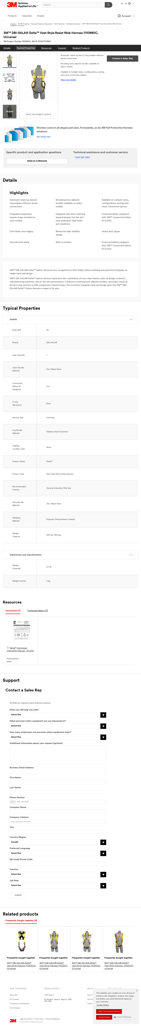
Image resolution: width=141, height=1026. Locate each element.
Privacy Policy (39, 1019)
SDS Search (49, 995)
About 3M (14, 995)
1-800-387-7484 (82, 158)
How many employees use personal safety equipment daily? (40, 732)
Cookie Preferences (53, 1019)
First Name (15, 778)
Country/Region (18, 837)
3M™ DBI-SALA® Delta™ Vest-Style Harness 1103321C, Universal (53, 966)
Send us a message (37, 161)
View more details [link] (68, 80)
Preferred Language (20, 848)
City (12, 827)
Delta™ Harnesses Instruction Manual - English (20, 649)
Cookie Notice (103, 1005)
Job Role (14, 881)
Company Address (19, 817)
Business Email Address (22, 768)
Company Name (18, 807)
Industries (27, 16)
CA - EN (124, 4)
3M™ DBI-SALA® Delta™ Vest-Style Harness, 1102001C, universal (119, 966)
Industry (14, 869)
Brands (40, 16)
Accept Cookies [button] (104, 1017)
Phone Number (17, 797)
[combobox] (13, 802)
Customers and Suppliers (19, 1004)
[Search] (108, 5)
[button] (122, 1017)
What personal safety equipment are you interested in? (38, 721)
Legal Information (26, 1019)
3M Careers (14, 999)
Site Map (90, 999)
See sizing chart (43, 137)
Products (12, 16)
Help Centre (92, 995)
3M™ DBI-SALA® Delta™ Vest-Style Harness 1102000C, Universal (21, 966)
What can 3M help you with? (24, 710)
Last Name (15, 788)
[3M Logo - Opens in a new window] (22, 5)
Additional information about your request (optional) (36, 743)
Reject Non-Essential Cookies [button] (109, 1011)
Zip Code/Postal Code (21, 859)
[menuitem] (7, 48)
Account (126, 16)
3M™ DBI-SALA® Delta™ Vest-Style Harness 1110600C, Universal (86, 966)
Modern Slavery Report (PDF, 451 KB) (58, 1000)
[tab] (13, 611)
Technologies (15, 1008)
